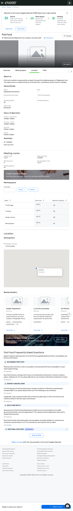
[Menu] (2, 2)
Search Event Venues (8, 451)
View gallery (67, 64)
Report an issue (17, 442)
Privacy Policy (41, 463)
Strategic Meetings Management (46, 455)
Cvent (3, 7)
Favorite (68, 36)
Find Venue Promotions (8, 453)
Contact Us (5, 466)
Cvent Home (5, 463)
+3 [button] (17, 324)
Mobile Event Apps (42, 453)
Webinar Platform (41, 460)
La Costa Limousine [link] (41, 309)
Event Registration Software (45, 451)
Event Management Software (45, 449)
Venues (9, 7)
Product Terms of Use (43, 466)
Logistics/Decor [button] (10, 324)
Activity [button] (8, 322)
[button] (13, 189)
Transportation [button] (37, 322)
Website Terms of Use (43, 468)
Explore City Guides (7, 455)
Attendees (7, 187)
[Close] (67, 13)
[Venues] (69, 3)
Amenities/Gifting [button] (17, 322)
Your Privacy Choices (8, 470)
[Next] (71, 71)
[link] (16, 301)
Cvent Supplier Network (8, 449)
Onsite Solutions (6, 458)
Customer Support (7, 468)
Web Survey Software (43, 458)
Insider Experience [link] (13, 309)
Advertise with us (42, 470)
